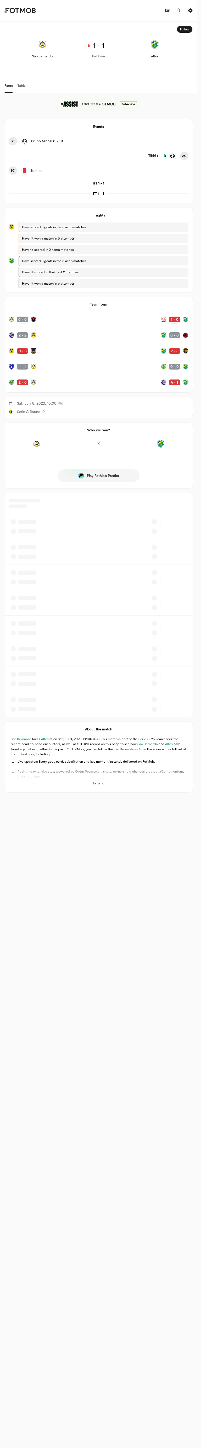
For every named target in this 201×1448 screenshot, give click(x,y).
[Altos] (160, 446)
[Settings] (190, 10)
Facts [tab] (8, 86)
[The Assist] (99, 104)
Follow (184, 29)
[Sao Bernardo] (36, 446)
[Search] (178, 10)
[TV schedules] (167, 10)
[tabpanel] (98, 407)
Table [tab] (22, 86)
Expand (98, 783)
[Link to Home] (20, 10)
